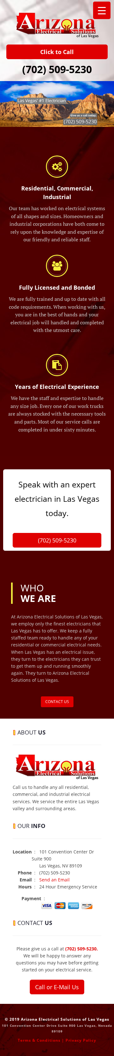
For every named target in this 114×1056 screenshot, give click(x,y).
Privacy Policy (81, 1040)
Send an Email (54, 880)
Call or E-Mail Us (57, 987)
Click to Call (57, 52)
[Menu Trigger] (102, 10)
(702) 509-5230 (57, 69)
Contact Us (57, 701)
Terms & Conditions (39, 1040)
